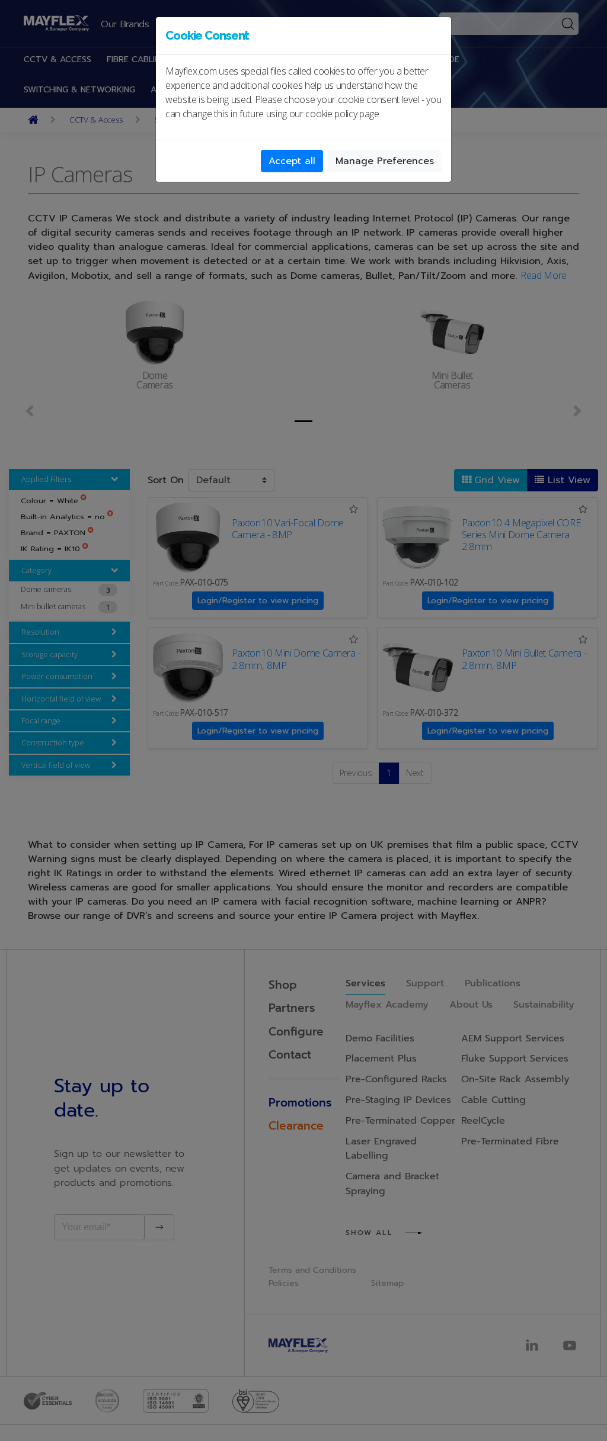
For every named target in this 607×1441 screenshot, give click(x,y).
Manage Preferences (385, 161)
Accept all (292, 161)
